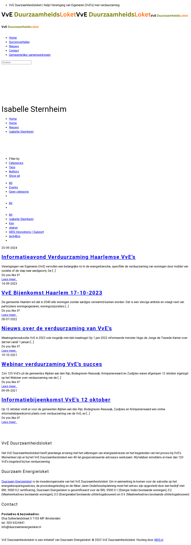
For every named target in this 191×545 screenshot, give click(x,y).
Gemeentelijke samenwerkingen (30, 55)
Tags (12, 167)
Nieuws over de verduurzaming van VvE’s (56, 328)
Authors (14, 171)
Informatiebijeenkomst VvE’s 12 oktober (56, 400)
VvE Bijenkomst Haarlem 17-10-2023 (51, 293)
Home (13, 38)
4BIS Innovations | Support (26, 232)
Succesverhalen (19, 42)
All (10, 183)
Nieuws (14, 46)
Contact (14, 50)
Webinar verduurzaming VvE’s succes (51, 364)
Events (13, 187)
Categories (16, 163)
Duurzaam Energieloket (16, 481)
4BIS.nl (158, 540)
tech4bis (14, 236)
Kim (11, 223)
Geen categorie (19, 191)
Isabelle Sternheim (21, 131)
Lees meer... (9, 279)
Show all (14, 176)
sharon (13, 227)
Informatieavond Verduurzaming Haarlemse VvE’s (68, 257)
